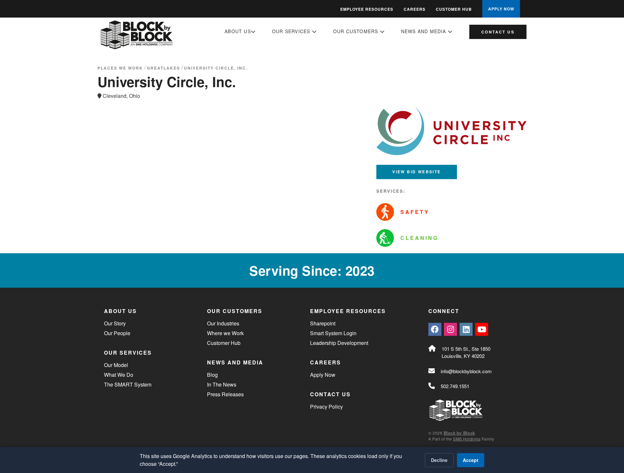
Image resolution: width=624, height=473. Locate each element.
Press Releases (225, 394)
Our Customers (356, 31)
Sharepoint (322, 323)
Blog (212, 374)
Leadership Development (339, 343)
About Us (238, 31)
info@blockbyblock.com (466, 371)
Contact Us (497, 32)
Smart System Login (333, 333)
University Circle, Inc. (216, 68)
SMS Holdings (466, 438)
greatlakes (163, 68)
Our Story (115, 323)
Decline (439, 460)
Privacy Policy (326, 406)
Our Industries (223, 323)
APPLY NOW (501, 9)
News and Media (424, 31)
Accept (470, 460)
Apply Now (322, 374)
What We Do (118, 374)
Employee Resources (366, 9)
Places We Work (120, 68)
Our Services (292, 31)
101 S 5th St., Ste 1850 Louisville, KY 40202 (466, 352)
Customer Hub (454, 9)
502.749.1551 (455, 386)
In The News (221, 384)
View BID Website (416, 172)
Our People (117, 333)
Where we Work (225, 333)
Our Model (116, 365)
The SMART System (127, 384)
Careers (414, 9)
